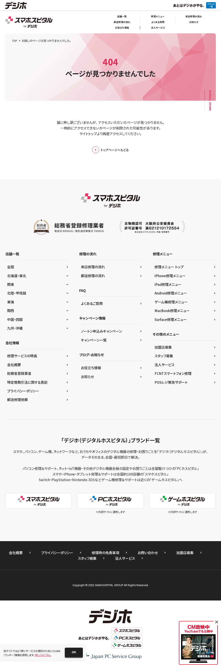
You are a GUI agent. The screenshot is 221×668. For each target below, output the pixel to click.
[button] (74, 652)
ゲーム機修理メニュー (171, 301)
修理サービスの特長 (22, 355)
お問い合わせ (148, 552)
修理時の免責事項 (105, 552)
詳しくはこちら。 (43, 655)
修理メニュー (158, 16)
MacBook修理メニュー (172, 310)
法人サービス (158, 27)
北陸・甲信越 (16, 293)
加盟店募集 (163, 347)
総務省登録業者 (19, 373)
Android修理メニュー (171, 293)
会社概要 (14, 364)
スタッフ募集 (164, 355)
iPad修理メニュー (168, 284)
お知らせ (193, 22)
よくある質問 (157, 22)
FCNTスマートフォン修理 (173, 373)
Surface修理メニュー (171, 319)
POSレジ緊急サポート (171, 382)
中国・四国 (15, 319)
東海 (10, 301)
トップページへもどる (115, 150)
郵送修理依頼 (17, 399)
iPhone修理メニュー (170, 275)
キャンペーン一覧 (94, 340)
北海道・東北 (16, 275)
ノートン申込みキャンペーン (101, 331)
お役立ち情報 (122, 27)
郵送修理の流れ (122, 22)
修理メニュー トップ (169, 266)
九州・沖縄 (15, 328)
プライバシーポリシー (23, 390)
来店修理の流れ (193, 16)
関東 (10, 284)
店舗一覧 (122, 16)
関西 (10, 310)
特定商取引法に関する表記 (27, 382)
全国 (10, 266)
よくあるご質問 (92, 303)
